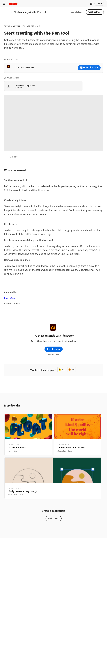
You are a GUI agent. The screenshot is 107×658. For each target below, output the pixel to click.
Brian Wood (9, 297)
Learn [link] (7, 12)
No (73, 369)
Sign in (99, 3)
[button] (91, 4)
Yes (63, 369)
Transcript (13, 157)
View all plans (76, 12)
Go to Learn (53, 518)
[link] (7, 12)
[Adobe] (13, 3)
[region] (28, 434)
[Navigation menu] (4, 3)
